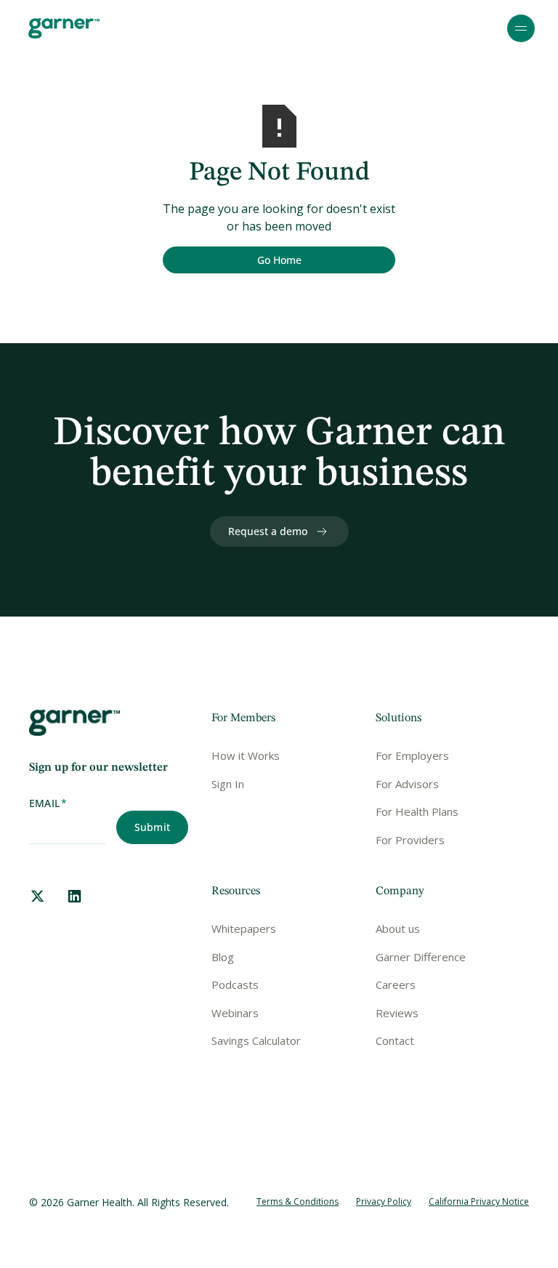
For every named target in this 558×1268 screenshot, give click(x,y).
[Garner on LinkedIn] (74, 896)
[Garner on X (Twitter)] (37, 896)
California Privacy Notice (479, 1201)
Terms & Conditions (297, 1201)
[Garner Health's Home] (74, 723)
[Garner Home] (64, 28)
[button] (521, 28)
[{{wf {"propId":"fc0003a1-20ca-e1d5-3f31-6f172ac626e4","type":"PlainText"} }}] (279, 260)
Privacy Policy (383, 1201)
